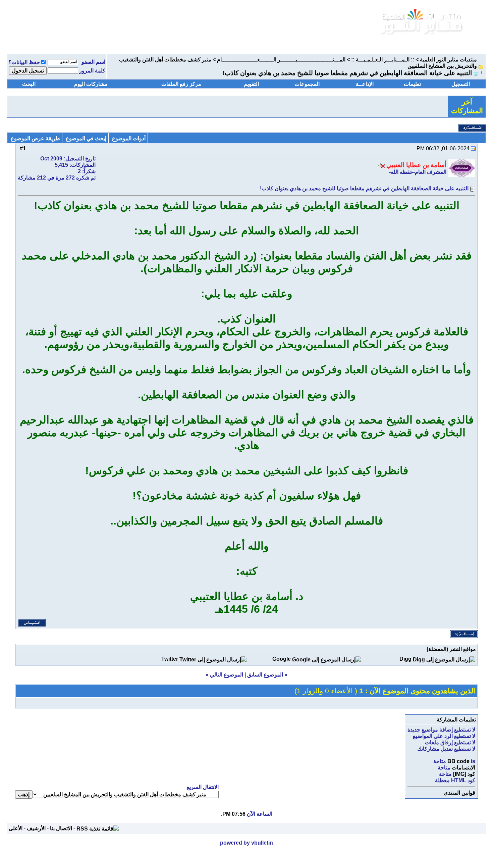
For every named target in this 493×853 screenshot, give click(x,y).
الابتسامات (463, 767)
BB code (458, 761)
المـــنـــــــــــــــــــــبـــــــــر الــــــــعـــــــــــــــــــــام (281, 59)
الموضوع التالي (226, 675)
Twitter (169, 659)
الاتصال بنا (61, 828)
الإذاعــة (365, 84)
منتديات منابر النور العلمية (448, 59)
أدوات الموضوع (129, 138)
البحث (29, 84)
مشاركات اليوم (91, 84)
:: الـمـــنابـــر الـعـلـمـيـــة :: (382, 59)
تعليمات (412, 84)
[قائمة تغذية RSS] (97, 828)
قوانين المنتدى (459, 793)
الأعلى (15, 828)
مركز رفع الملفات (181, 84)
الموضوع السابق (265, 675)
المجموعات (307, 84)
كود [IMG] (464, 774)
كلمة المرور (92, 70)
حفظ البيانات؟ (24, 62)
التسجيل (460, 84)
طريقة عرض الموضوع (35, 138)
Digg (405, 659)
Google (281, 659)
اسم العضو (93, 62)
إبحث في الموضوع (86, 138)
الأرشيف (36, 828)
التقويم (251, 84)
